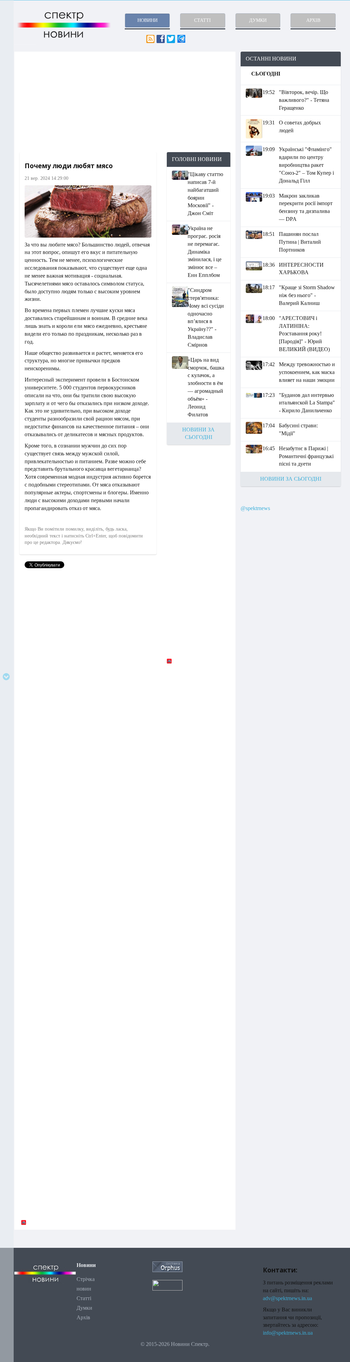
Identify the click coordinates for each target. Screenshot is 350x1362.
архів (313, 20)
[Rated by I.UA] (167, 1284)
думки (258, 20)
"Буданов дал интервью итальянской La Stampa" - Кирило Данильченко (307, 403)
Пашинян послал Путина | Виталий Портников (300, 242)
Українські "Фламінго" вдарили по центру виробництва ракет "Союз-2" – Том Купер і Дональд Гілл (306, 164)
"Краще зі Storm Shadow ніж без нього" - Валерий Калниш (307, 295)
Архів (83, 1317)
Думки (84, 1308)
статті (202, 20)
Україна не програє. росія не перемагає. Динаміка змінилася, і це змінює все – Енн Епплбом (204, 251)
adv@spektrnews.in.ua (287, 1298)
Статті (84, 1298)
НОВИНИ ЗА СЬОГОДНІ (290, 479)
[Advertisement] (124, 102)
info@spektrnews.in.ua (288, 1333)
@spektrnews (255, 508)
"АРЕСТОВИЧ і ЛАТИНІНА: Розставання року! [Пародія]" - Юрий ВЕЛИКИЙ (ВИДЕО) (304, 333)
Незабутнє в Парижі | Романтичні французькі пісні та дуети (306, 456)
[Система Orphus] (167, 1266)
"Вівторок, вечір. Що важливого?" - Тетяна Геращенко (304, 100)
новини (147, 20)
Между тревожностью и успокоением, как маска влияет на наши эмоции (307, 372)
